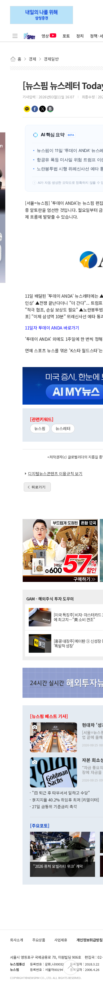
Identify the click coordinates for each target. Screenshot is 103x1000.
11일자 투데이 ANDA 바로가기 (52, 327)
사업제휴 (60, 939)
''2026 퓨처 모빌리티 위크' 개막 (58, 866)
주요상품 (38, 939)
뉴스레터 (63, 428)
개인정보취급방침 (89, 939)
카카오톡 (27, 109)
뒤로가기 (39, 487)
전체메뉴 (15, 36)
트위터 (42, 109)
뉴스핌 (40, 428)
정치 (80, 36)
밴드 (50, 109)
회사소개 (16, 939)
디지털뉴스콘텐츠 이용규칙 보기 (55, 473)
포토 (66, 36)
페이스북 (35, 109)
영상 (45, 36)
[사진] (53, 737)
